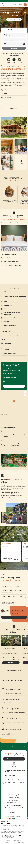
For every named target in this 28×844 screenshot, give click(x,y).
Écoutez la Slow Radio (14, 802)
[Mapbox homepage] (4, 414)
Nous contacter (14, 812)
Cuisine (12, 223)
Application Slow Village (14, 805)
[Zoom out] (25, 395)
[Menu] (25, 4)
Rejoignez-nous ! (14, 800)
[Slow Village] (2, 5)
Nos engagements (14, 797)
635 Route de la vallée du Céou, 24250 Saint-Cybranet (15, 771)
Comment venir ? (14, 108)
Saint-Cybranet (14, 15)
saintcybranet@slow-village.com (13, 779)
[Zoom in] (25, 391)
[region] (14, 403)
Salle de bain (21, 223)
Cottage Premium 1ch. (8, 648)
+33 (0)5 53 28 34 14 (10, 775)
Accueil (2, 746)
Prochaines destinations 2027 (14, 808)
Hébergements (10, 746)
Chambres (4, 223)
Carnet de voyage (14, 795)
